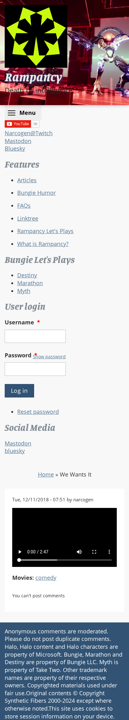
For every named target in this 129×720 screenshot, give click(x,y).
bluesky (15, 451)
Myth (23, 291)
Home (46, 474)
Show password (49, 357)
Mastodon (18, 141)
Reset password (38, 411)
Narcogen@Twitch (29, 133)
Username (22, 322)
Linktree (27, 218)
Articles (27, 180)
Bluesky (15, 148)
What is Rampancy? (43, 244)
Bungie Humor (36, 192)
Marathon (30, 283)
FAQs (24, 205)
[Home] (36, 36)
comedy (45, 577)
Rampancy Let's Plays (45, 231)
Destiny (27, 275)
